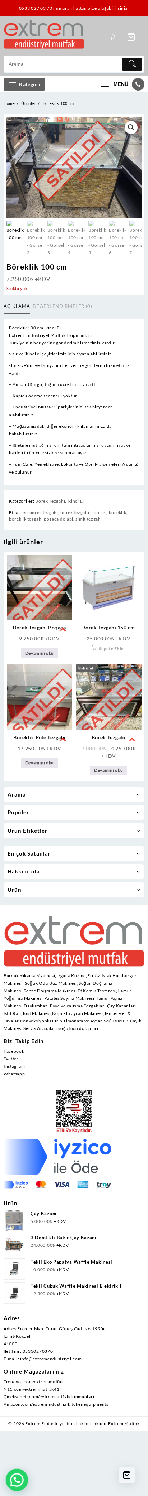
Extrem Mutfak (123, 1423)
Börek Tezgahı (50, 501)
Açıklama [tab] (17, 306)
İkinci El (76, 501)
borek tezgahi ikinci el (83, 512)
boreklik (117, 512)
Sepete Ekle (111, 648)
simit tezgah (88, 519)
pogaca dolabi (58, 519)
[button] (131, 127)
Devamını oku (39, 653)
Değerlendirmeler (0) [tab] (62, 306)
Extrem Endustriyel (45, 1423)
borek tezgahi (43, 512)
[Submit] (132, 64)
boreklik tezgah (25, 519)
